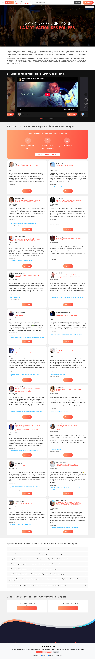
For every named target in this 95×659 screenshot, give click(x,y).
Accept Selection (47, 652)
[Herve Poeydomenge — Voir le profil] (27, 440)
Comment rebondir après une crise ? (18, 186)
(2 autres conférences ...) (55, 376)
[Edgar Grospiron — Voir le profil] (27, 177)
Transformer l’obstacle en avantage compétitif (21, 260)
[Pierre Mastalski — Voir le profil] (27, 289)
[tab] (41, 118)
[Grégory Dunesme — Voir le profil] (68, 478)
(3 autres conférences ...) (55, 224)
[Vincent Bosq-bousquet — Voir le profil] (68, 327)
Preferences (59, 655)
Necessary (36, 655)
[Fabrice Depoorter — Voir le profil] (27, 327)
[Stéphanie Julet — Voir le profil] (68, 364)
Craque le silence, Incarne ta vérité (59, 411)
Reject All (56, 652)
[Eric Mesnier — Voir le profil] (68, 214)
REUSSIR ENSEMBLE (15, 297)
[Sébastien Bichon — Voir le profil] (27, 251)
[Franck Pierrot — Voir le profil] (27, 364)
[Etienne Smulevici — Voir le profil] (27, 516)
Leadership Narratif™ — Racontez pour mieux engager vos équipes (66, 334)
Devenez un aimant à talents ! (58, 374)
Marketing (51, 655)
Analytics (44, 655)
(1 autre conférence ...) (14, 225)
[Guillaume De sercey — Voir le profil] (68, 177)
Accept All (39, 652)
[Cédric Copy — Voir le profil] (27, 478)
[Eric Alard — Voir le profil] (68, 289)
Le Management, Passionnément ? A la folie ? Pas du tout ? (24, 450)
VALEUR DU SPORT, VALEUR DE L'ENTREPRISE (21, 524)
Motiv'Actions (54, 262)
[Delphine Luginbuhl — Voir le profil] (27, 214)
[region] (47, 98)
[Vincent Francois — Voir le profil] (68, 440)
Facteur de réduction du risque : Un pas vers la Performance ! (65, 222)
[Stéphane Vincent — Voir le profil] (68, 516)
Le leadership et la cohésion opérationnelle (61, 186)
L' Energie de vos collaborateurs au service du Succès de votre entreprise (27, 337)
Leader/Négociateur (56, 449)
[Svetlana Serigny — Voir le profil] (27, 402)
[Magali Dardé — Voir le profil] (68, 402)
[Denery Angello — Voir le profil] (68, 251)
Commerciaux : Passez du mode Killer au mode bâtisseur (64, 527)
